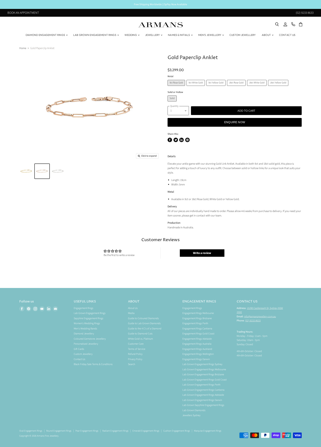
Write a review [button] (202, 253)
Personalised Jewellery (86, 344)
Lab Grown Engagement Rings (95, 35)
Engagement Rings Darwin (196, 359)
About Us (133, 308)
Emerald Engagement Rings (145, 431)
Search (131, 364)
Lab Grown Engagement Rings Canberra (203, 390)
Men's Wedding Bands (85, 329)
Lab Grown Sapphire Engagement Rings (203, 405)
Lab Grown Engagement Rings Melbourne (204, 369)
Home (22, 48)
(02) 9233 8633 (305, 13)
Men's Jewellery (210, 35)
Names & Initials (179, 35)
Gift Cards (79, 349)
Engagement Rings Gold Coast (198, 334)
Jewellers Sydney (191, 415)
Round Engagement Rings (58, 431)
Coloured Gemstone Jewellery (90, 339)
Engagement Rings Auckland (197, 349)
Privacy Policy (135, 359)
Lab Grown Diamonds (193, 410)
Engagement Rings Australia (196, 344)
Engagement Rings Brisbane (197, 318)
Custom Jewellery (242, 35)
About (266, 35)
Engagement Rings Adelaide (197, 339)
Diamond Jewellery (84, 334)
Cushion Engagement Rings (176, 431)
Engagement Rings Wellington (198, 354)
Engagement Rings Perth (195, 323)
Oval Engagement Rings (30, 431)
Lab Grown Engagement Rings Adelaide (203, 395)
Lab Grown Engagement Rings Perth (201, 385)
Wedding (130, 35)
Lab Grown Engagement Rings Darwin (202, 400)
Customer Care (136, 344)
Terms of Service (136, 349)
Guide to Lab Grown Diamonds (144, 323)
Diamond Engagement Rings (46, 35)
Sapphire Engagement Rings (88, 318)
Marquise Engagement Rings (207, 431)
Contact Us (287, 35)
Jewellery (152, 35)
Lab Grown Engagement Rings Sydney (202, 364)
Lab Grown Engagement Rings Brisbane (203, 374)
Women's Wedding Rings (87, 323)
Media (131, 313)
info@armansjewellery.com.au (260, 316)
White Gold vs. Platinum (140, 339)
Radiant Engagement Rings (115, 431)
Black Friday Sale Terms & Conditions (93, 364)
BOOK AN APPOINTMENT (23, 13)
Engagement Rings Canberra (197, 329)
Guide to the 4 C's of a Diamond (144, 329)
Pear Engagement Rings (86, 431)
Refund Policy (135, 354)
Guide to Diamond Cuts (140, 334)
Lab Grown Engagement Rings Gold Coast (204, 380)
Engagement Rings (83, 308)
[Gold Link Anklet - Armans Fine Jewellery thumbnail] (26, 171)
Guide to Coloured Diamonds (143, 318)
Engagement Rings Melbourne (198, 313)
